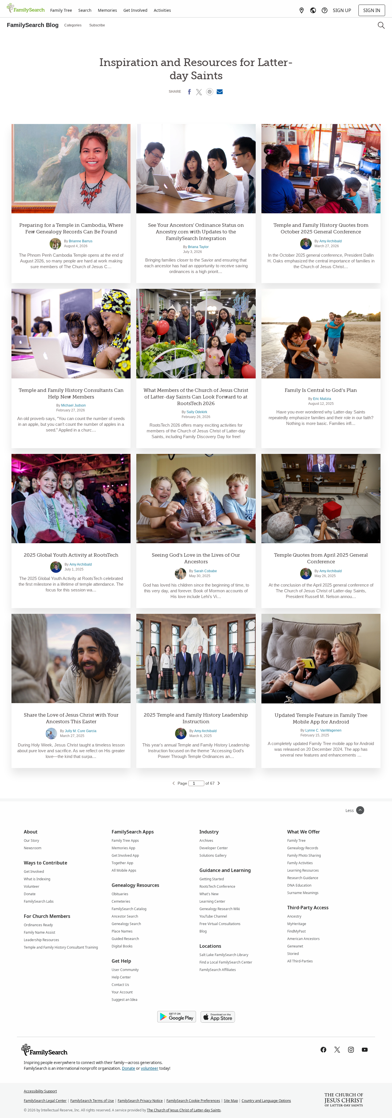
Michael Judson (73, 405)
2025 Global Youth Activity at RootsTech (71, 555)
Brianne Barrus (80, 241)
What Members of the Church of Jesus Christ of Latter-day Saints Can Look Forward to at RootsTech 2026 (195, 397)
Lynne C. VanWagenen (323, 730)
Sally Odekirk (197, 412)
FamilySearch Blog (33, 25)
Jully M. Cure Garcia (80, 731)
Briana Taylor (198, 247)
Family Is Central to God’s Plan (321, 390)
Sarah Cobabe (205, 571)
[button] (381, 25)
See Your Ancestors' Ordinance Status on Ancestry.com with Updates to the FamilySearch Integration (196, 232)
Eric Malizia (322, 399)
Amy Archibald (330, 241)
